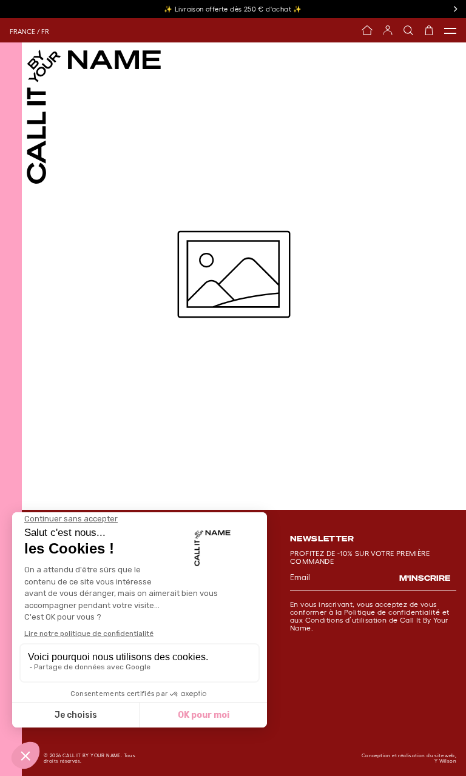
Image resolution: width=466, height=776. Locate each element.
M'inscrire (424, 578)
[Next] (455, 9)
